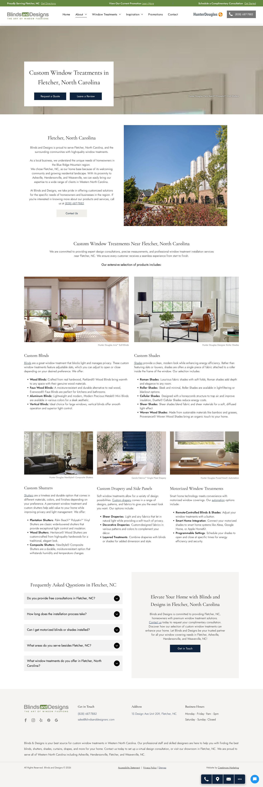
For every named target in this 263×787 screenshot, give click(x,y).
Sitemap (162, 767)
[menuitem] (66, 14)
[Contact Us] (228, 779)
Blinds (27, 363)
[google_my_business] (56, 721)
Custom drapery (121, 500)
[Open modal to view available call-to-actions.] (239, 779)
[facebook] (25, 721)
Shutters (28, 495)
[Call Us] (206, 779)
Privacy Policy (150, 767)
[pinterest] (48, 721)
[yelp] (41, 721)
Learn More (148, 3)
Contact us (155, 622)
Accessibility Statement (129, 767)
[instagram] (33, 721)
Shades (138, 363)
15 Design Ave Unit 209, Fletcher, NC (154, 714)
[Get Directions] (217, 779)
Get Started (250, 3)
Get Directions (48, 3)
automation (218, 500)
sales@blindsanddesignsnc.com (96, 719)
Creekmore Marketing (228, 767)
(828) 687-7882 (74, 203)
